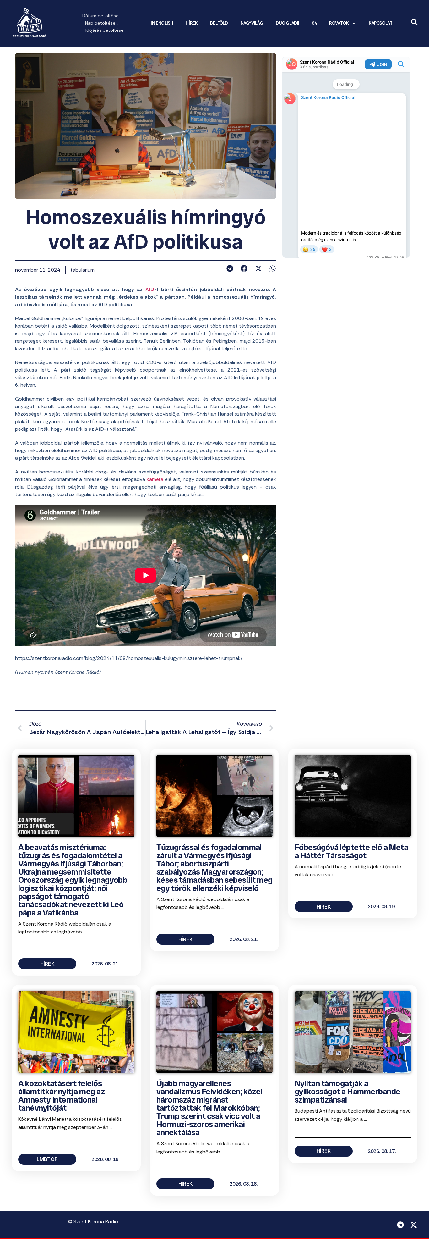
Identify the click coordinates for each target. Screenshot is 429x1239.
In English (162, 23)
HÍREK (192, 23)
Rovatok (339, 23)
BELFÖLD (219, 23)
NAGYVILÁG (252, 23)
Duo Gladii (287, 23)
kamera (155, 479)
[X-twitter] (413, 1224)
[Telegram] (400, 1224)
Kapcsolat (380, 23)
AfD (149, 289)
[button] (229, 268)
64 (314, 23)
